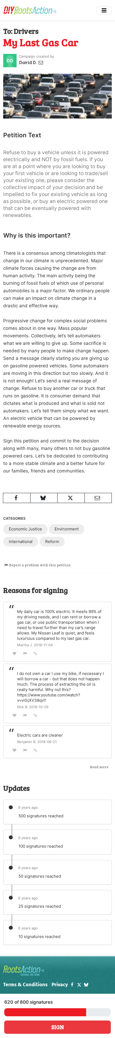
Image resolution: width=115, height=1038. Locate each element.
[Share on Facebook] (16, 498)
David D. (28, 62)
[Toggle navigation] (104, 10)
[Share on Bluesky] (44, 498)
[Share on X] (71, 498)
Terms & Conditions (25, 985)
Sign (57, 1027)
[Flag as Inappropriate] (25, 653)
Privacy (60, 985)
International (21, 541)
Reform (52, 541)
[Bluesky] (86, 985)
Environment (67, 528)
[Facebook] (72, 985)
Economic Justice (25, 528)
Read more (99, 766)
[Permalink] (35, 653)
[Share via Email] (98, 498)
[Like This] (14, 653)
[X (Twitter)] (79, 985)
